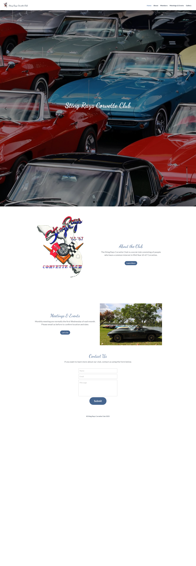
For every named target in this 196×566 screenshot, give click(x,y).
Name (82, 371)
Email (82, 376)
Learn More (130, 263)
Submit (98, 400)
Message (83, 382)
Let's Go (65, 332)
